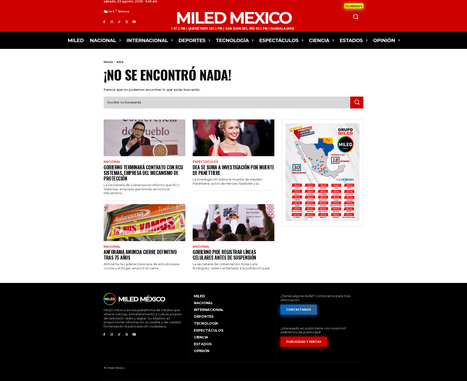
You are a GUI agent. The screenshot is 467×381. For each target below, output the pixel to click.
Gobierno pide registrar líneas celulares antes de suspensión (224, 254)
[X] (126, 21)
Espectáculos (205, 161)
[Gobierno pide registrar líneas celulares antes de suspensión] (233, 222)
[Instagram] (111, 21)
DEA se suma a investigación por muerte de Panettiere (233, 169)
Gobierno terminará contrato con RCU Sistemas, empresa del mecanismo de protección (143, 172)
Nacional (112, 161)
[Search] (356, 103)
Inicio (108, 62)
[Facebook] (104, 21)
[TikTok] (119, 21)
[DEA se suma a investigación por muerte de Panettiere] (233, 137)
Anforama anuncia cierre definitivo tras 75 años (140, 254)
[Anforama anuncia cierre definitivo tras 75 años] (144, 222)
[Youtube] (134, 21)
